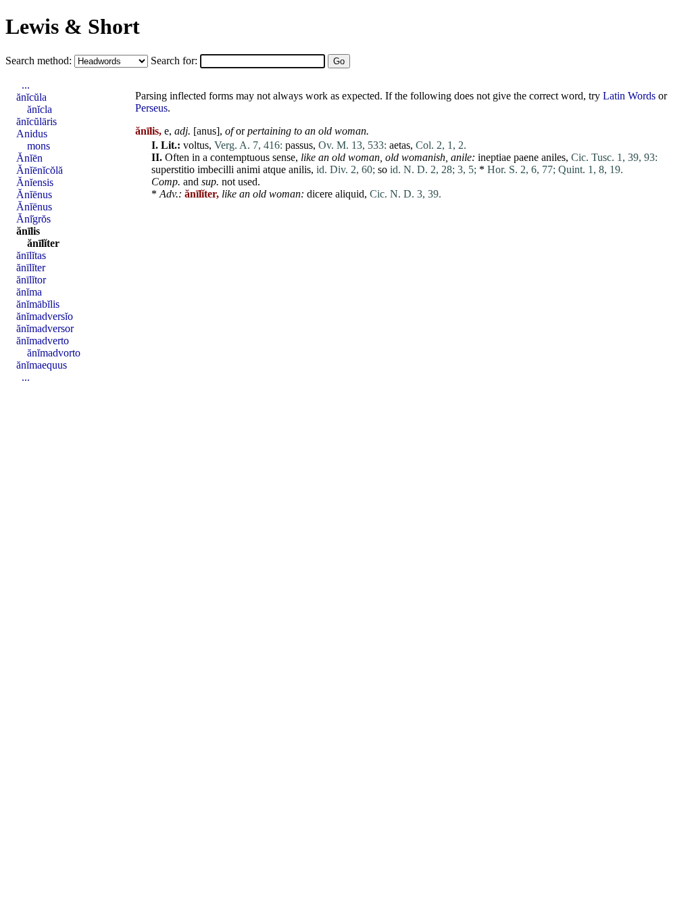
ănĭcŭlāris (36, 121)
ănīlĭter (43, 243)
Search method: (39, 60)
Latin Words (629, 95)
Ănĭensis (34, 182)
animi (248, 169)
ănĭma (29, 292)
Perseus (151, 108)
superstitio (173, 169)
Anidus (31, 133)
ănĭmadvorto (53, 353)
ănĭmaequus (41, 365)
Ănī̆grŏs (33, 219)
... (26, 85)
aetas (399, 145)
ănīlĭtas (31, 255)
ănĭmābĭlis (37, 304)
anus (206, 131)
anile (461, 157)
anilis (300, 169)
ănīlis (28, 231)
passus (299, 145)
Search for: (175, 60)
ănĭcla (39, 109)
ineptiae (494, 157)
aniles (553, 157)
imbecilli (215, 169)
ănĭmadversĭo (44, 316)
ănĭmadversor (45, 328)
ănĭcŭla (31, 97)
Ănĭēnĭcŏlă (39, 170)
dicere (319, 194)
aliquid (349, 194)
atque (274, 169)
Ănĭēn (29, 158)
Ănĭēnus (34, 194)
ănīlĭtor (31, 279)
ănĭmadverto (42, 340)
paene (526, 157)
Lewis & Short (72, 26)
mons (38, 146)
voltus (196, 145)
